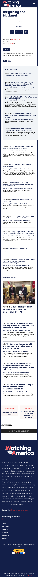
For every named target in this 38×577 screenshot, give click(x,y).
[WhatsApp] (26, 32)
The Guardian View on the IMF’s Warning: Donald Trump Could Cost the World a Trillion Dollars (18, 325)
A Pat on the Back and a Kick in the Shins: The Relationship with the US (18, 147)
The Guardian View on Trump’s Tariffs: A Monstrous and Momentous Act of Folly (18, 386)
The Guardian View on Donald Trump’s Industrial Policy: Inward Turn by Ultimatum (17, 346)
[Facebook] (12, 32)
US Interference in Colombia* (21, 73)
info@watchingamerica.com (19, 510)
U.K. (9, 60)
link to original (9, 43)
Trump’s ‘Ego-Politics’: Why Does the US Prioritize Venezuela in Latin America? (18, 232)
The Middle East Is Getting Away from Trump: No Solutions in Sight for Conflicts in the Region (19, 261)
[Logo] (16, 3)
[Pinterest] (21, 32)
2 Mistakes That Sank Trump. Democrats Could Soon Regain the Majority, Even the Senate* (19, 84)
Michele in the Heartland (28, 416)
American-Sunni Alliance (21, 129)
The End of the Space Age (9, 413)
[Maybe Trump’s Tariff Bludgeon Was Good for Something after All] (19, 292)
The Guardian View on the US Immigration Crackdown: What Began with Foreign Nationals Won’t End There (18, 366)
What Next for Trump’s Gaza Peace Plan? (17, 200)
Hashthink (30, 575)
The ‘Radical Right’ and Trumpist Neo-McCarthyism (21, 98)
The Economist (15, 39)
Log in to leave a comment (19, 431)
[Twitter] (17, 32)
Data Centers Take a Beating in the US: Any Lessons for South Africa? (20, 115)
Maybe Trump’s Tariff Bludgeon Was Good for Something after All (17, 309)
